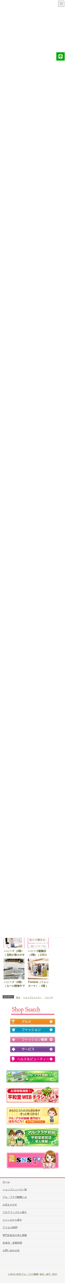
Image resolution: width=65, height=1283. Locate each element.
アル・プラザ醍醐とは (15, 1197)
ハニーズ (49, 997)
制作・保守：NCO (48, 1273)
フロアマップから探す (15, 1212)
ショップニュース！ (32, 997)
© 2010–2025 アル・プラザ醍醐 (23, 1273)
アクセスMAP (10, 1227)
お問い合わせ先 (11, 1250)
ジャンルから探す (12, 1219)
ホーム (6, 1181)
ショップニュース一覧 (15, 1189)
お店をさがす (10, 1204)
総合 (18, 997)
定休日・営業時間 (12, 1242)
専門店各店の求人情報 (15, 1235)
